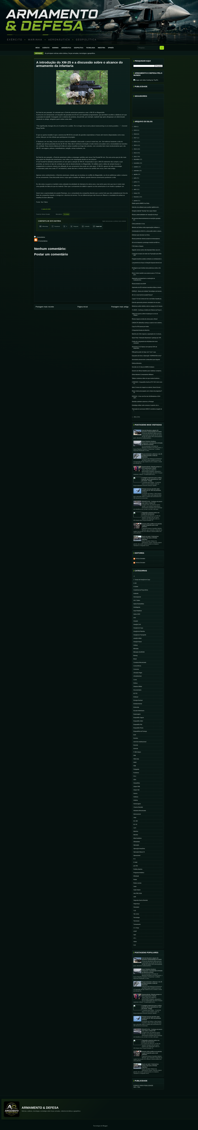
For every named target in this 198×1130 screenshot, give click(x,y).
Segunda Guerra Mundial (140, 900)
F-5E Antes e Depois (137, 246)
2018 (135, 134)
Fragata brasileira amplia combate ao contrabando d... (147, 259)
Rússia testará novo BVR (139, 283)
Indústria (101, 48)
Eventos (135, 738)
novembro (137, 163)
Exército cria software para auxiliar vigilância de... (146, 207)
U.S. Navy (136, 928)
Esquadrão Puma (138, 728)
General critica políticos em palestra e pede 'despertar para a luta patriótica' (152, 525)
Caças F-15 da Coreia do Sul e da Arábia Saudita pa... (147, 298)
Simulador (136, 907)
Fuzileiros (136, 772)
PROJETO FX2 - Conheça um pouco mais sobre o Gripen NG (152, 502)
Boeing (135, 655)
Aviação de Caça (138, 628)
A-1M (134, 583)
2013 (135, 153)
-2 (134, 576)
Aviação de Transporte (139, 635)
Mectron (135, 834)
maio (135, 185)
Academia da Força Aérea (140, 590)
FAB (134, 755)
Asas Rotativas (137, 610)
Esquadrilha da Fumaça (140, 731)
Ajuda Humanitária (138, 604)
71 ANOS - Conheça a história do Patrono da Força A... (147, 310)
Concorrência (137, 666)
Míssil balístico (137, 838)
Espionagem (137, 714)
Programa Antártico (138, 872)
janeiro (136, 200)
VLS (134, 945)
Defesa (135, 683)
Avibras (135, 645)
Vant (134, 935)
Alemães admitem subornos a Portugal (143, 401)
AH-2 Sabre (136, 600)
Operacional (136, 855)
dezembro (137, 159)
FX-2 (134, 776)
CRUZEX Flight (137, 672)
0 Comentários (42, 241)
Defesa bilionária (136, 363)
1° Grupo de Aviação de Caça (141, 579)
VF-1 (134, 938)
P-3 (134, 859)
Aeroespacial (137, 597)
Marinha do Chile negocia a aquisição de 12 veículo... (147, 334)
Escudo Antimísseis (138, 710)
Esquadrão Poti (137, 724)
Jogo (134, 817)
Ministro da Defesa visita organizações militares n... (146, 227)
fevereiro (136, 197)
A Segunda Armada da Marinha (140, 330)
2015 (135, 145)
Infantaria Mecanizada (139, 810)
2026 (135, 126)
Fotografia (136, 769)
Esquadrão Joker (138, 721)
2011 (135, 417)
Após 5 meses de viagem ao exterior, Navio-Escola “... (147, 387)
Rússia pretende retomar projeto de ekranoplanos (146, 238)
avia (134, 617)
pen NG (135, 866)
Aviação (135, 621)
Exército (45, 48)
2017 (135, 138)
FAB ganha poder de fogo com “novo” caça (144, 352)
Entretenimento (137, 703)
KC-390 (135, 821)
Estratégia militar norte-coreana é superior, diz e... (146, 405)
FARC (135, 762)
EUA (134, 735)
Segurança (136, 903)
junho (135, 182)
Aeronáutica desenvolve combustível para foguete (146, 359)
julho (135, 178)
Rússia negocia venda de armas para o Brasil (144, 319)
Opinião (111, 48)
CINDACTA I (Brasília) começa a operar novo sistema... (147, 322)
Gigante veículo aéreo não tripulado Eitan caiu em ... (146, 250)
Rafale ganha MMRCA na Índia (140, 203)
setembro (136, 170)
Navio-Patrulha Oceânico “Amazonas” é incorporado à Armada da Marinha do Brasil (152, 443)
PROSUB (136, 876)
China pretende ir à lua (138, 223)
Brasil (135, 659)
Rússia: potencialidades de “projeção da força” (145, 214)
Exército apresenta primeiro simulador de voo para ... (146, 302)
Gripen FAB (136, 786)
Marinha (55, 48)
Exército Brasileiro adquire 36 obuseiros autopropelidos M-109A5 (152, 431)
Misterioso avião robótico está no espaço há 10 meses (147, 306)
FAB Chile (136, 759)
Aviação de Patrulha (139, 631)
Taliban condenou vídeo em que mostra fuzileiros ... (146, 378)
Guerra (135, 793)
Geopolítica (78, 48)
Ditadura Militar (137, 686)
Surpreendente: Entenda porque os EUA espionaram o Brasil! (152, 467)
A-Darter (135, 586)
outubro (136, 167)
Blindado (135, 648)
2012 (135, 156)
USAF (135, 931)
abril (135, 189)
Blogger (105, 1126)
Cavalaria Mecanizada (139, 662)
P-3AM (135, 862)
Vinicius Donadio (46, 214)
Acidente (135, 593)
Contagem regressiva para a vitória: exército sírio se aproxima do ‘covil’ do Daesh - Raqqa (152, 479)
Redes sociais (137, 883)
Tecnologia (90, 48)
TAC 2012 (136, 914)
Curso (135, 679)
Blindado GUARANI (138, 652)
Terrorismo (136, 921)
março (136, 193)
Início (37, 48)
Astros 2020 (136, 614)
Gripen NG (136, 790)
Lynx (134, 828)
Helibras (135, 797)
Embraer (135, 697)
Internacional (137, 814)
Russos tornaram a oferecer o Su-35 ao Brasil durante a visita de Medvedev (152, 455)
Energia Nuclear (138, 700)
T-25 (134, 910)
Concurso (136, 669)
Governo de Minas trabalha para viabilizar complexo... (147, 371)
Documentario (137, 690)
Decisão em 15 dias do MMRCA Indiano (143, 367)
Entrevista (136, 707)
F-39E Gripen (137, 752)
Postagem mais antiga (119, 307)
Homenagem (137, 804)
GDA (134, 779)
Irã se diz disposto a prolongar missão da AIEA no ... (146, 242)
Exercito (135, 745)
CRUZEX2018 (137, 676)
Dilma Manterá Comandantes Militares (142, 374)
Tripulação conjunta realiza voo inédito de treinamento (150, 513)
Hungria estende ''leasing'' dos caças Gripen (144, 211)
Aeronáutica (66, 48)
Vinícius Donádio (140, 558)
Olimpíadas (136, 841)
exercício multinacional (139, 741)
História (135, 800)
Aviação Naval (137, 641)
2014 (135, 149)
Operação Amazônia (139, 848)
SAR (134, 897)
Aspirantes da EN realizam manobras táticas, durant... (147, 287)
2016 (135, 141)
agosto (136, 174)
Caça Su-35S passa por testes (140, 326)
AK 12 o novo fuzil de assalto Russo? (142, 295)
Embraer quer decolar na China (141, 235)
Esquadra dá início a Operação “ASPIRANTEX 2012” (146, 355)
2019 (135, 130)
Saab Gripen (137, 890)
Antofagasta (136, 607)
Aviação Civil (137, 624)
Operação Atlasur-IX (139, 852)
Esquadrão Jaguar (138, 717)
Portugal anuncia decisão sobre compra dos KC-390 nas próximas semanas (151, 490)
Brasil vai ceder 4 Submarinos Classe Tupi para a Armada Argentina (150, 538)
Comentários (40, 237)
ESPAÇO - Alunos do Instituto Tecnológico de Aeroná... (147, 291)
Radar (135, 879)
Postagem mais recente (45, 307)
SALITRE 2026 (137, 893)
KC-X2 (135, 824)
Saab (134, 886)
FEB (134, 766)
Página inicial (82, 307)
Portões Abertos (137, 869)
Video (135, 941)
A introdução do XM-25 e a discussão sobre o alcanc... (147, 231)
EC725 (135, 693)
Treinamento (137, 924)
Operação (136, 845)
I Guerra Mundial (138, 807)
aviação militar (137, 638)
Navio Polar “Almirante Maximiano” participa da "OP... (147, 338)
